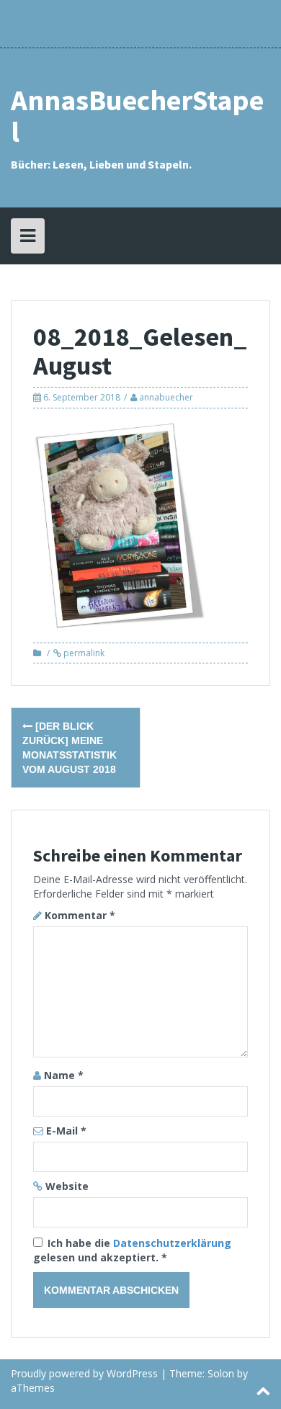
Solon (221, 1373)
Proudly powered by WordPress (84, 1373)
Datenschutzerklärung (172, 1243)
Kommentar (80, 915)
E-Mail (66, 1130)
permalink (82, 653)
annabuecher (166, 397)
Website (67, 1186)
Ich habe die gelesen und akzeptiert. (132, 1250)
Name (64, 1075)
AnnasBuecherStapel (137, 116)
